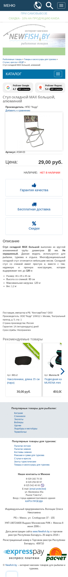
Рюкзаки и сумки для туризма (29, 455)
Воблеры (18, 422)
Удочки (17, 425)
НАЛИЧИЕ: (31, 172)
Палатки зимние (22, 449)
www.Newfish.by (41, 531)
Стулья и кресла (22, 458)
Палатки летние (22, 446)
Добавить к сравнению (17, 110)
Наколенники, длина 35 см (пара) (23, 380)
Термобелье (20, 432)
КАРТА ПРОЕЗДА (34, 501)
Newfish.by (11, 565)
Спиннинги (19, 416)
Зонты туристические (25, 461)
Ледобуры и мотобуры (25, 428)
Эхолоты (18, 419)
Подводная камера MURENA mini (56, 380)
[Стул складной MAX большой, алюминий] (34, 131)
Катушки (18, 413)
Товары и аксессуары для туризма (32, 464)
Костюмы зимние (23, 452)
